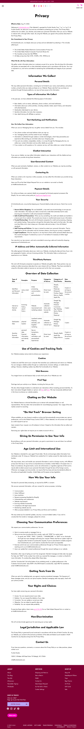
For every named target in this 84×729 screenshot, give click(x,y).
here (42, 390)
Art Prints (67, 684)
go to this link (38, 609)
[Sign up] (26, 704)
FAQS (36, 678)
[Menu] (3, 6)
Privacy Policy (71, 727)
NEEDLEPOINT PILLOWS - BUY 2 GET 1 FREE (42, 1)
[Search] (78, 5)
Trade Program (48, 725)
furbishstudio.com (24, 27)
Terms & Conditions (70, 725)
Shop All (67, 673)
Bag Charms (68, 681)
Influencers (10, 681)
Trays (66, 678)
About (9, 673)
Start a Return (39, 675)
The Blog (10, 675)
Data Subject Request (41, 684)
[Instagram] (11, 708)
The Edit (9, 678)
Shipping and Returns (41, 673)
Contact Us (38, 681)
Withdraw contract (12, 715)
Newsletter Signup (12, 684)
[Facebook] (8, 708)
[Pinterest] (18, 708)
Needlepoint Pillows (71, 675)
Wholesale (10, 687)
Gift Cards (68, 687)
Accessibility (61, 727)
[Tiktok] (15, 708)
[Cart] (81, 5)
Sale (66, 689)
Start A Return (27, 725)
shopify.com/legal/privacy (43, 195)
